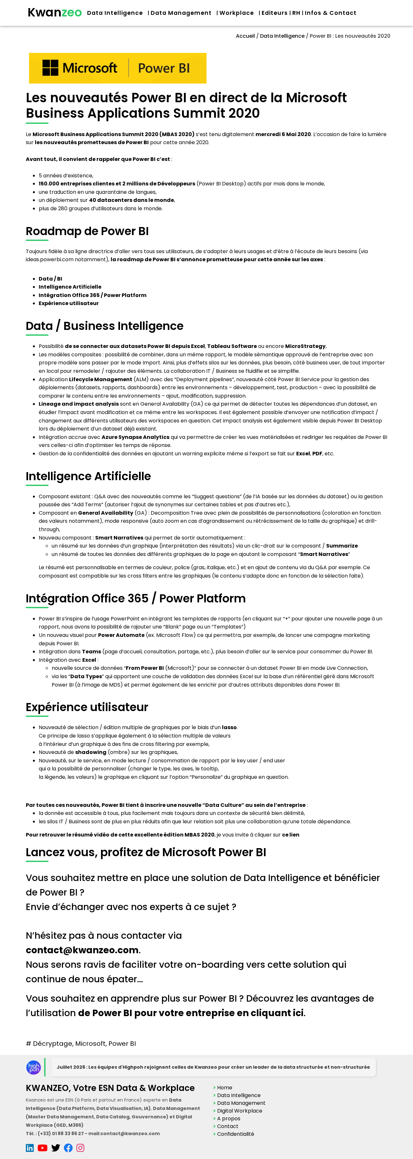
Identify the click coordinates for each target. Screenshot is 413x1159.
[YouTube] (44, 1149)
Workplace (236, 13)
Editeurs (275, 13)
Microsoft (90, 1043)
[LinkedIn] (31, 1149)
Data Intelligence (115, 13)
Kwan (54, 12)
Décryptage (52, 1043)
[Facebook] (70, 1149)
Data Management (181, 13)
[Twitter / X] (57, 1149)
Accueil (245, 36)
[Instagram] (80, 1149)
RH (296, 13)
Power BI (122, 1043)
